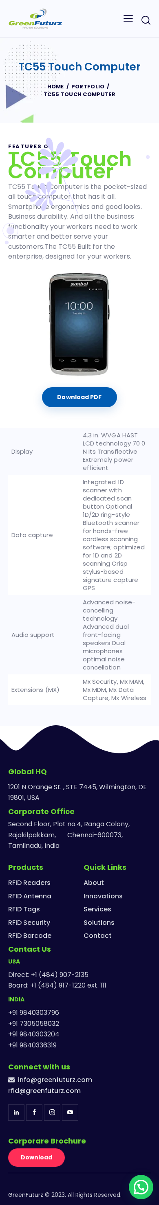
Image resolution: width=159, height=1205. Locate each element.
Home (55, 86)
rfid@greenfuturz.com (44, 1090)
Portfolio (88, 86)
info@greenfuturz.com (55, 1079)
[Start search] (146, 20)
